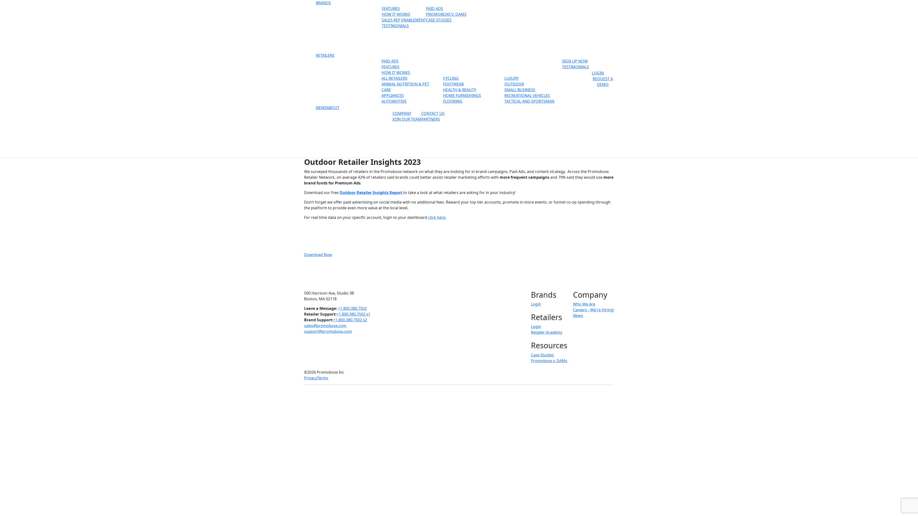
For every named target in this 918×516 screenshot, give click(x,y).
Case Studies (542, 355)
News (321, 107)
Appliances (393, 95)
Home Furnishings (462, 95)
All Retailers (394, 78)
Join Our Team (407, 119)
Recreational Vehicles (527, 95)
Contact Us (432, 113)
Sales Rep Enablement (404, 20)
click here (436, 217)
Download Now (318, 254)
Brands (323, 2)
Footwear (453, 84)
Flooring (452, 101)
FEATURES (391, 8)
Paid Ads (434, 8)
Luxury (511, 78)
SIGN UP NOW (575, 61)
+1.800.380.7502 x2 (350, 319)
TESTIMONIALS (395, 25)
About (333, 107)
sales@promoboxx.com (325, 325)
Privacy (310, 378)
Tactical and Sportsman (529, 101)
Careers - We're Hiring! (593, 309)
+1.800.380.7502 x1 (353, 314)
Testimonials (575, 67)
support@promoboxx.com (328, 331)
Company (402, 113)
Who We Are (584, 304)
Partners (430, 119)
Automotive (394, 101)
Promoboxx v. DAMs (549, 360)
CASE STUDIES (439, 20)
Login (598, 73)
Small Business (519, 89)
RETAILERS (325, 55)
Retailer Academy (546, 332)
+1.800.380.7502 (352, 308)
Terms (322, 378)
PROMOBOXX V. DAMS (446, 14)
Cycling (451, 78)
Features (390, 67)
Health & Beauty (459, 89)
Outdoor (514, 84)
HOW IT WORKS (396, 14)
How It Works (396, 72)
